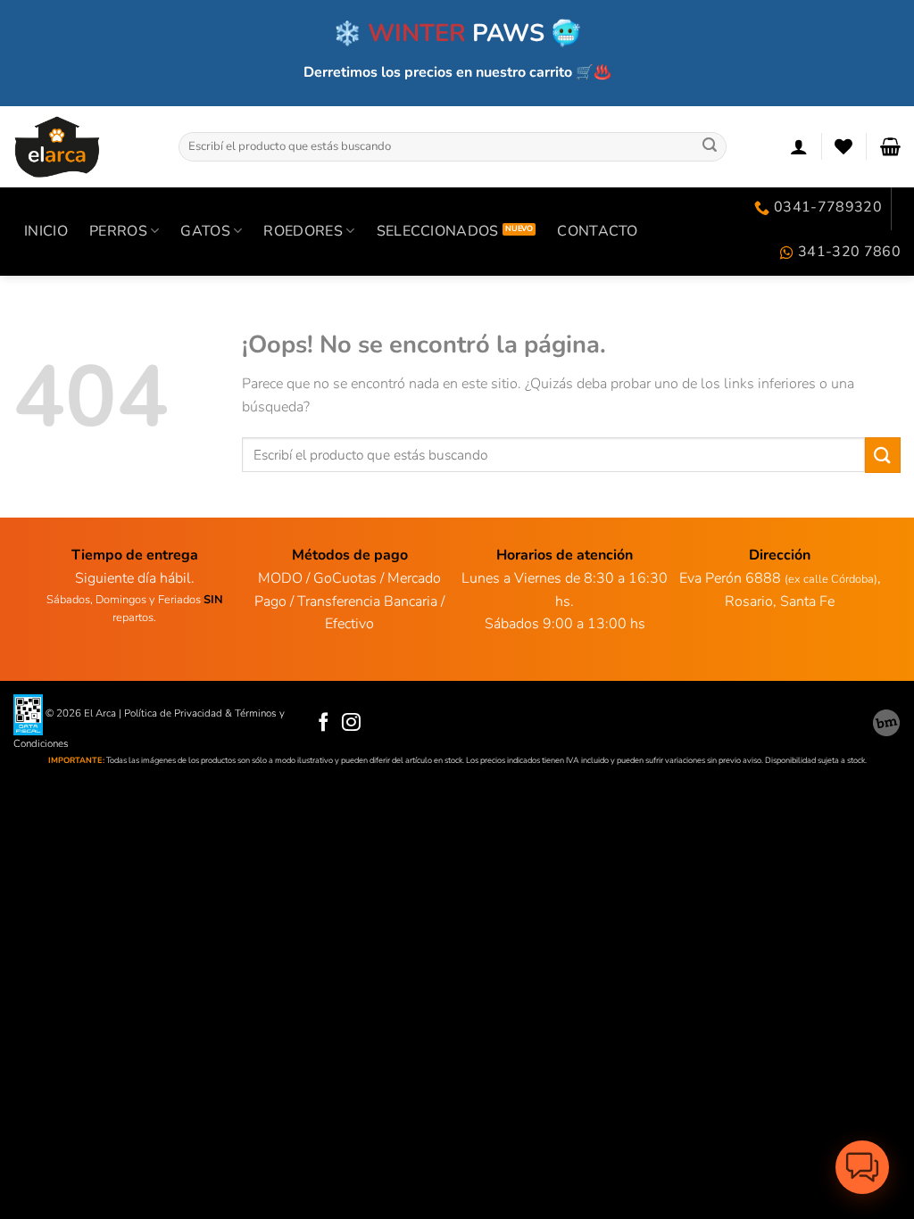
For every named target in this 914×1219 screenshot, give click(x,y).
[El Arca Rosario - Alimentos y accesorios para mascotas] (82, 146)
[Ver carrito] (890, 146)
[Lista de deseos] (843, 146)
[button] (862, 1167)
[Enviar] (709, 146)
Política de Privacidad (173, 714)
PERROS (118, 231)
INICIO (46, 231)
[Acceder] (799, 146)
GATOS (205, 231)
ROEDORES (303, 231)
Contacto (597, 231)
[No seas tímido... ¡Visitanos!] (886, 723)
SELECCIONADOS (438, 231)
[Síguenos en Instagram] (351, 723)
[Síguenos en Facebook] (323, 723)
